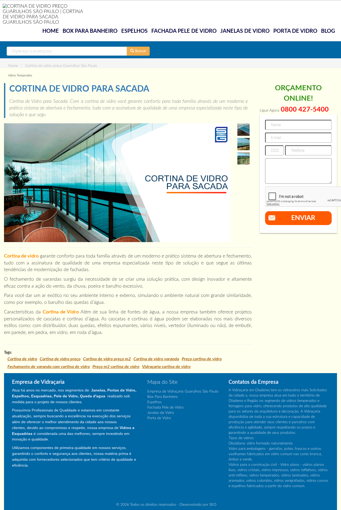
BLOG (328, 31)
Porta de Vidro (295, 31)
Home (50, 31)
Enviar (303, 218)
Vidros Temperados (20, 75)
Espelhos (134, 31)
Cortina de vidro (22, 359)
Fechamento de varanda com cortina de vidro (48, 367)
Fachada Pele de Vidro (184, 31)
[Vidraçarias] (45, 14)
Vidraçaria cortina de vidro (166, 367)
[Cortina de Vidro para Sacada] (117, 182)
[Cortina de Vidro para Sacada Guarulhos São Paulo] (243, 130)
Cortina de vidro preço (60, 359)
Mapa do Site (162, 382)
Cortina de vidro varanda (156, 359)
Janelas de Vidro (245, 31)
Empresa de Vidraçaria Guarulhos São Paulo (182, 391)
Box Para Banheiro (90, 31)
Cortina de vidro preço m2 (107, 359)
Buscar (140, 51)
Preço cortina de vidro (202, 359)
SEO (212, 505)
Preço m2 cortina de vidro (115, 367)
